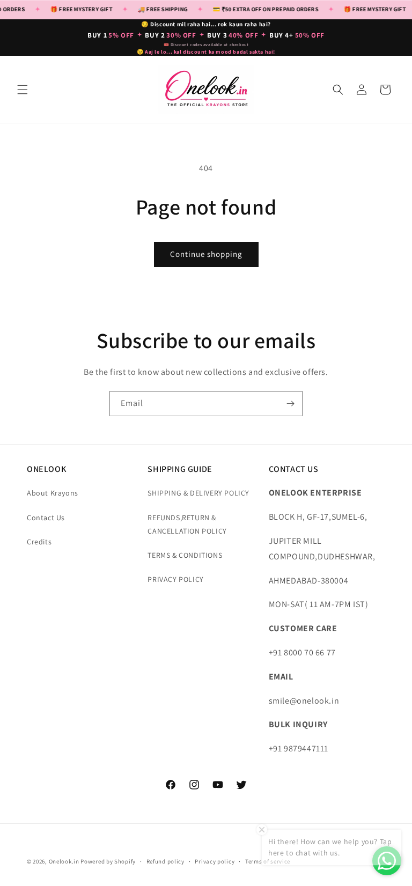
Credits (39, 542)
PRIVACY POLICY (175, 579)
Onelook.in (64, 861)
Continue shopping (206, 254)
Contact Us (46, 517)
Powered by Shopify (108, 861)
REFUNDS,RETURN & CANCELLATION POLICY (187, 524)
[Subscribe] (290, 403)
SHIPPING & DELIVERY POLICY (198, 493)
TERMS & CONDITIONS (185, 555)
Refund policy (165, 861)
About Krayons (52, 493)
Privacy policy (214, 861)
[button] (22, 89)
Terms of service (267, 861)
